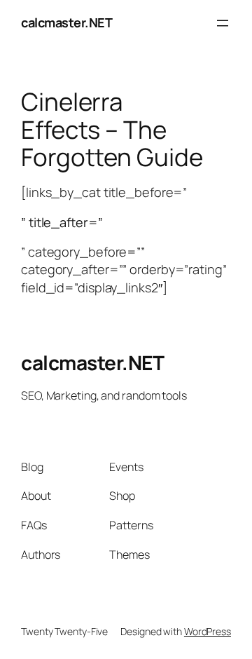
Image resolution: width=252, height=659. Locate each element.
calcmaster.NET (66, 22)
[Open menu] (222, 23)
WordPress (207, 631)
